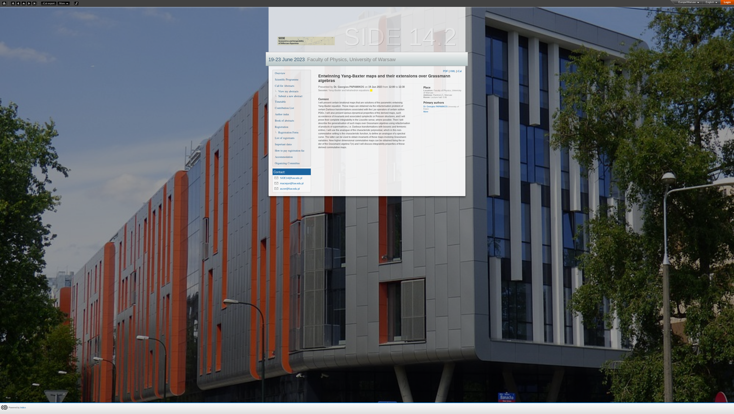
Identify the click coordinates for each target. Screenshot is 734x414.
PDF (445, 71)
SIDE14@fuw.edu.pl (291, 178)
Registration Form (288, 132)
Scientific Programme (286, 79)
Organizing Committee (287, 163)
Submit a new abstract (290, 96)
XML (452, 71)
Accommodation (284, 157)
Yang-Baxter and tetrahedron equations (348, 90)
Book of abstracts (284, 120)
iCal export (49, 3)
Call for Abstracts (284, 86)
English (710, 2)
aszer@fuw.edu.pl (290, 188)
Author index (282, 114)
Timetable (280, 101)
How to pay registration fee (289, 150)
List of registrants (285, 138)
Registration (281, 127)
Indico (23, 407)
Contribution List (284, 108)
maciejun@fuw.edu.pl (292, 183)
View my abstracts (288, 91)
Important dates (283, 144)
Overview (280, 73)
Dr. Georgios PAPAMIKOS (435, 106)
